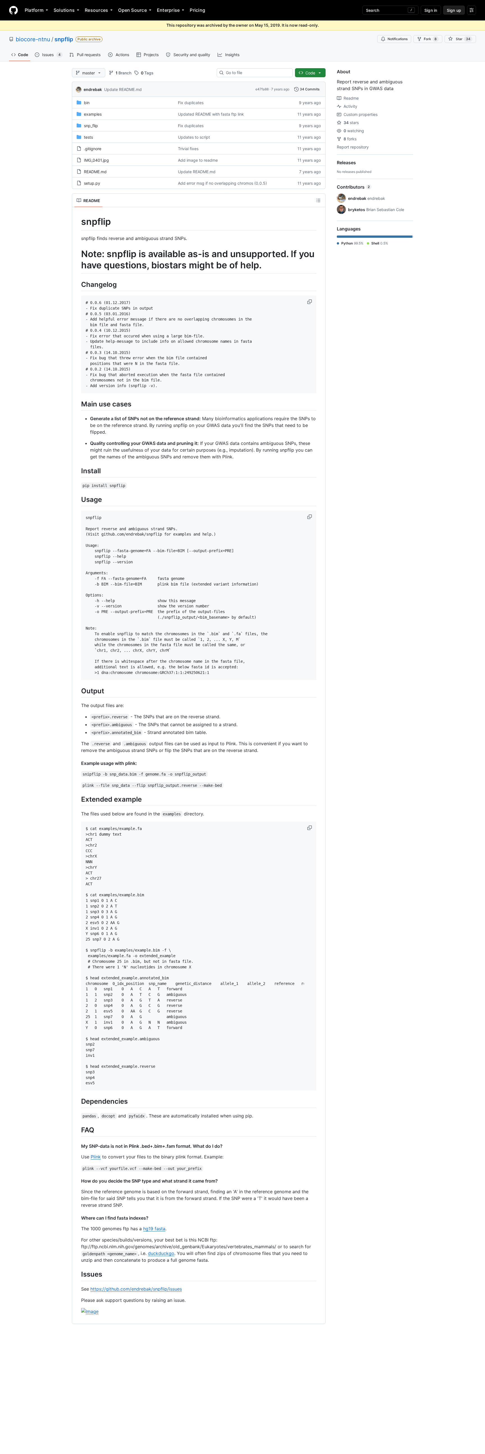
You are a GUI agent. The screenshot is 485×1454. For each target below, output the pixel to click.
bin (87, 102)
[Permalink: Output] (77, 691)
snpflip (63, 39)
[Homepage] (13, 10)
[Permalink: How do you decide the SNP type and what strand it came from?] (77, 1181)
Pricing (197, 10)
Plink (96, 1157)
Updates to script (194, 137)
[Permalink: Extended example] (77, 799)
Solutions (64, 10)
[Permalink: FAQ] (77, 1130)
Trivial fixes (188, 148)
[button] (310, 302)
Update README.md (123, 89)
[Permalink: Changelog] (77, 284)
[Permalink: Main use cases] (77, 404)
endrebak (93, 89)
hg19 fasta (154, 1228)
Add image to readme (198, 160)
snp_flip (91, 125)
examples (93, 114)
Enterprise (168, 10)
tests (88, 137)
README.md (95, 171)
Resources (96, 10)
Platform (34, 10)
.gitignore (92, 148)
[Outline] (318, 200)
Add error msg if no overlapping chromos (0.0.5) (222, 183)
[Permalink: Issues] (77, 1274)
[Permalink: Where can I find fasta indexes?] (77, 1218)
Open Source (132, 10)
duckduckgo (161, 1253)
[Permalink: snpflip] (77, 222)
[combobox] (257, 72)
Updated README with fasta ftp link (211, 114)
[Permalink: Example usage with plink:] (77, 763)
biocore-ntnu (33, 39)
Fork (430, 39)
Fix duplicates (190, 102)
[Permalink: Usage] (77, 499)
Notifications (398, 39)
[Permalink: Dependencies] (77, 1101)
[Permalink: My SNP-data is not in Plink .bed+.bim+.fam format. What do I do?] (77, 1146)
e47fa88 (262, 89)
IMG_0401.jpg (96, 160)
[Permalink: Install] (77, 471)
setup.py (92, 183)
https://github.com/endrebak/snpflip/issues (136, 1289)
